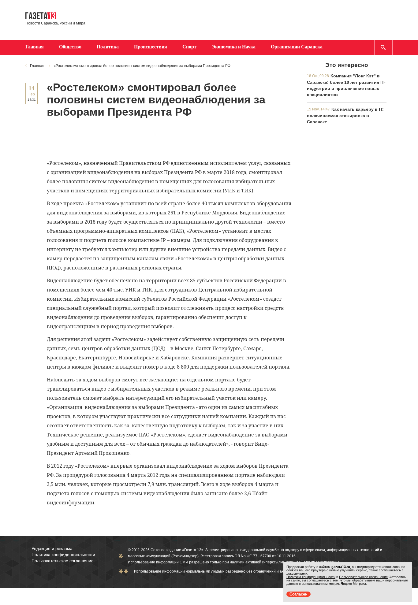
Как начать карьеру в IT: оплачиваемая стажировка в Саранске (345, 115)
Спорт (189, 46)
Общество (70, 46)
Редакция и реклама (52, 548)
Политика (108, 46)
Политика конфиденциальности (63, 554)
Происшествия (150, 46)
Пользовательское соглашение (63, 560)
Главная (34, 46)
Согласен (298, 594)
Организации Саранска (297, 46)
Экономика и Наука (234, 46)
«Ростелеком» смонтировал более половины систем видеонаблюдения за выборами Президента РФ (142, 66)
